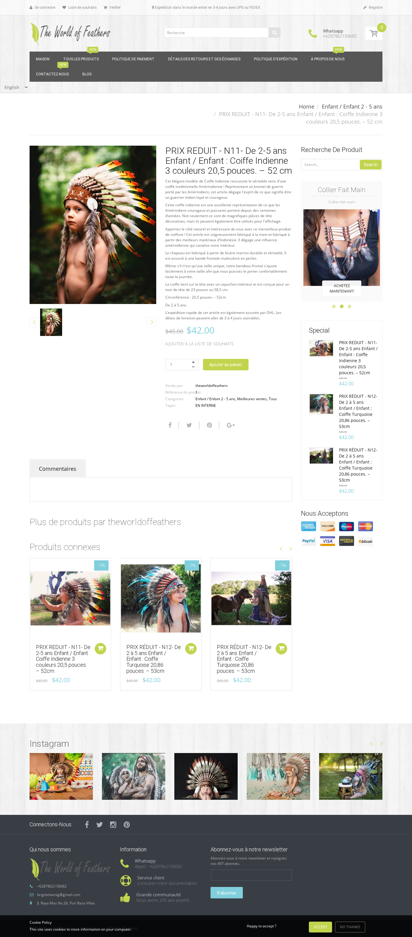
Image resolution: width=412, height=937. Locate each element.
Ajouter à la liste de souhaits (199, 344)
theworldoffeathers (211, 385)
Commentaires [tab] (57, 468)
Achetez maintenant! (342, 288)
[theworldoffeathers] (70, 31)
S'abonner (226, 893)
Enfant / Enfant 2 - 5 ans (352, 106)
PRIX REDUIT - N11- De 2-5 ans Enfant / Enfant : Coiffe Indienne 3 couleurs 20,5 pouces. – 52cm (63, 659)
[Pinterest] (127, 824)
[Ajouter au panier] (100, 648)
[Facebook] (169, 425)
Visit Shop (61, 776)
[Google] (230, 425)
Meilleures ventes (252, 398)
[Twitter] (188, 425)
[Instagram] (113, 824)
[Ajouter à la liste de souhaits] (34, 565)
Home (306, 106)
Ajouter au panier (225, 364)
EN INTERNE (205, 405)
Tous (273, 398)
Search (371, 164)
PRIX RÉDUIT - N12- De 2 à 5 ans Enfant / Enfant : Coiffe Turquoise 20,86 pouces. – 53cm (153, 659)
